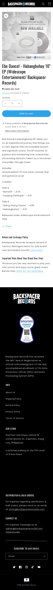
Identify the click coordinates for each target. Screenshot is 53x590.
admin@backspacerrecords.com (24, 528)
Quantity (6, 97)
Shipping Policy (13, 398)
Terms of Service (15, 418)
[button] (3, 4)
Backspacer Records (29, 585)
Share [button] (8, 226)
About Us (10, 392)
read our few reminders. (30, 271)
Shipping (6, 93)
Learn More (37, 250)
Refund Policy (13, 405)
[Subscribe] (44, 556)
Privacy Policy (13, 411)
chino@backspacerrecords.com (27, 509)
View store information (17, 130)
